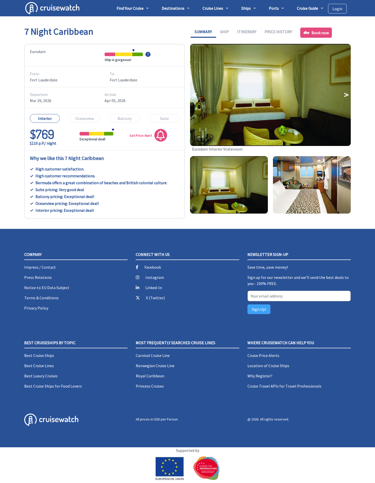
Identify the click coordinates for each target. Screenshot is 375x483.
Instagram (154, 277)
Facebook (152, 267)
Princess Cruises (150, 386)
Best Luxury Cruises (41, 375)
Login (337, 8)
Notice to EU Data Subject (46, 287)
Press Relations (38, 277)
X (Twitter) (155, 297)
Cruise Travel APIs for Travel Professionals (284, 386)
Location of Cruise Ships (268, 365)
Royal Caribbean (150, 375)
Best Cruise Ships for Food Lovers (53, 386)
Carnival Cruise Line (153, 355)
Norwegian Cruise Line (155, 365)
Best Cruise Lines (39, 365)
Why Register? (259, 375)
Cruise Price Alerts (263, 355)
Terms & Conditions (41, 297)
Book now (320, 32)
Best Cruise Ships (39, 355)
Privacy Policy (36, 308)
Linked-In (153, 287)
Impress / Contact (40, 267)
